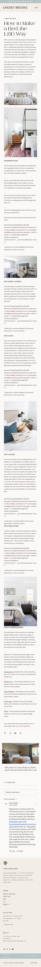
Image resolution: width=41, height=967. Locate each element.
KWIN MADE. (34, 962)
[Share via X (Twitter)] (10, 733)
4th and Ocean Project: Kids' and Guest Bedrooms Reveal (20, 768)
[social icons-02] (4, 949)
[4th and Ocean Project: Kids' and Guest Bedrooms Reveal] (20, 753)
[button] (8, 924)
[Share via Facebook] (5, 733)
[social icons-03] (7, 949)
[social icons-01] (13, 949)
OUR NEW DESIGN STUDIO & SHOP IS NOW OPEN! (20, 1)
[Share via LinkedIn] (15, 733)
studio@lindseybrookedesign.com (16, 940)
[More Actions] (35, 804)
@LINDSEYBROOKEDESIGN (31, 956)
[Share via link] (20, 733)
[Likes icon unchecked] (10, 851)
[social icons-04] (10, 949)
